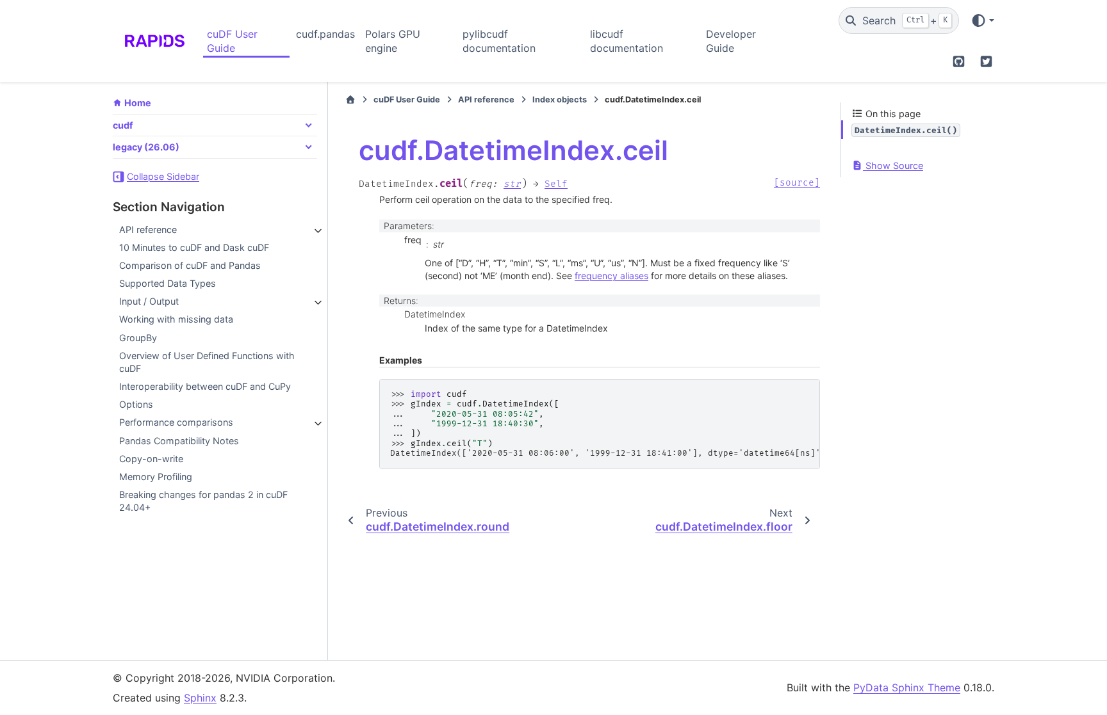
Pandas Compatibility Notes (179, 440)
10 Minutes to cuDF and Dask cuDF (194, 247)
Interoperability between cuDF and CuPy (205, 386)
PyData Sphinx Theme (906, 687)
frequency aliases (611, 275)
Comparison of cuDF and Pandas (190, 265)
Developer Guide (731, 41)
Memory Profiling (155, 476)
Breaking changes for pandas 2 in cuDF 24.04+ (203, 501)
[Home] (350, 100)
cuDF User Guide (232, 41)
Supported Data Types (167, 283)
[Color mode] (982, 20)
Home (137, 102)
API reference (148, 229)
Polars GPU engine (392, 41)
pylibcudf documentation (499, 41)
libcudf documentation (626, 41)
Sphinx (200, 697)
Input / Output (149, 301)
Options (136, 404)
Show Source (893, 165)
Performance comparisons (176, 422)
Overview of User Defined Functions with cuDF (207, 362)
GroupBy (138, 337)
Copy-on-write (151, 458)
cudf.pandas (325, 34)
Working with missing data (176, 319)
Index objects (559, 99)
